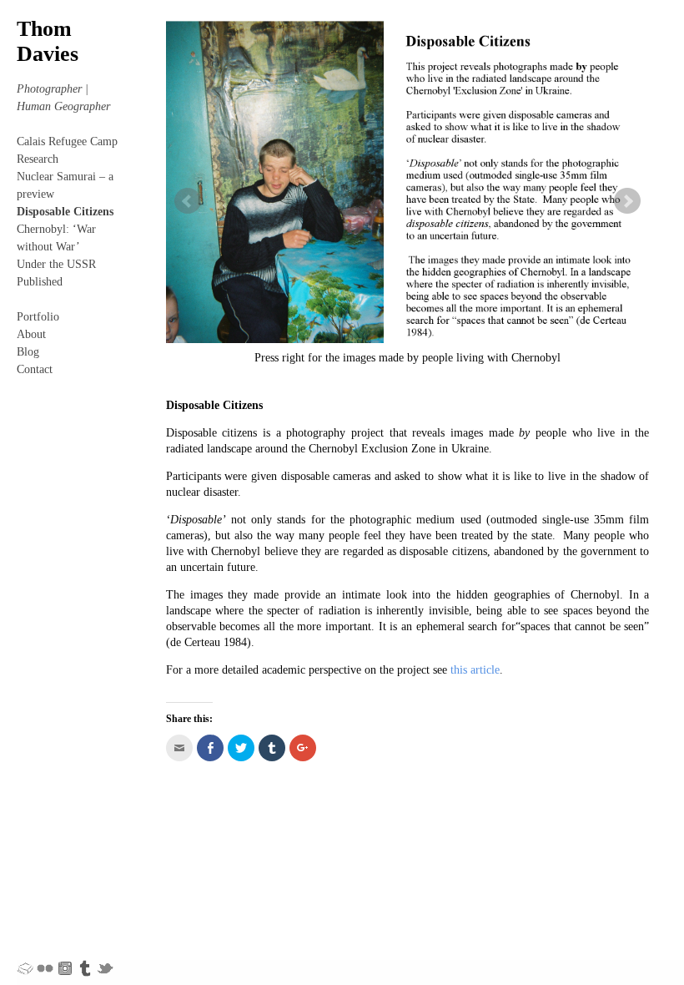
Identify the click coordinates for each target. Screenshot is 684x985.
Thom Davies (47, 41)
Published (40, 281)
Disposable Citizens (65, 211)
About (31, 334)
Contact (35, 369)
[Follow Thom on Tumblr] (85, 967)
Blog (28, 352)
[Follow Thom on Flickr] (45, 967)
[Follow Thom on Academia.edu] (25, 967)
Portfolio (38, 317)
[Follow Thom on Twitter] (105, 967)
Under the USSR (56, 264)
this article (475, 670)
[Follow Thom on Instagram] (65, 967)
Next (627, 201)
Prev (187, 201)
